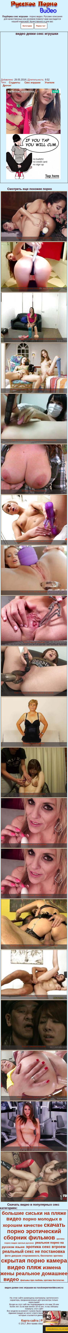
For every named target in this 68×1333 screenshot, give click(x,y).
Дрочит (7, 85)
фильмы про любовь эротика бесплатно (42, 1280)
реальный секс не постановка (33, 1251)
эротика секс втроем (46, 1247)
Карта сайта (29, 1320)
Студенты (14, 82)
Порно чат (40, 26)
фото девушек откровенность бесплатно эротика (34, 1255)
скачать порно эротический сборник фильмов (34, 1231)
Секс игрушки (32, 82)
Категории (27, 26)
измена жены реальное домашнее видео (34, 1273)
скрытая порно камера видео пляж (34, 1263)
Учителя (49, 82)
